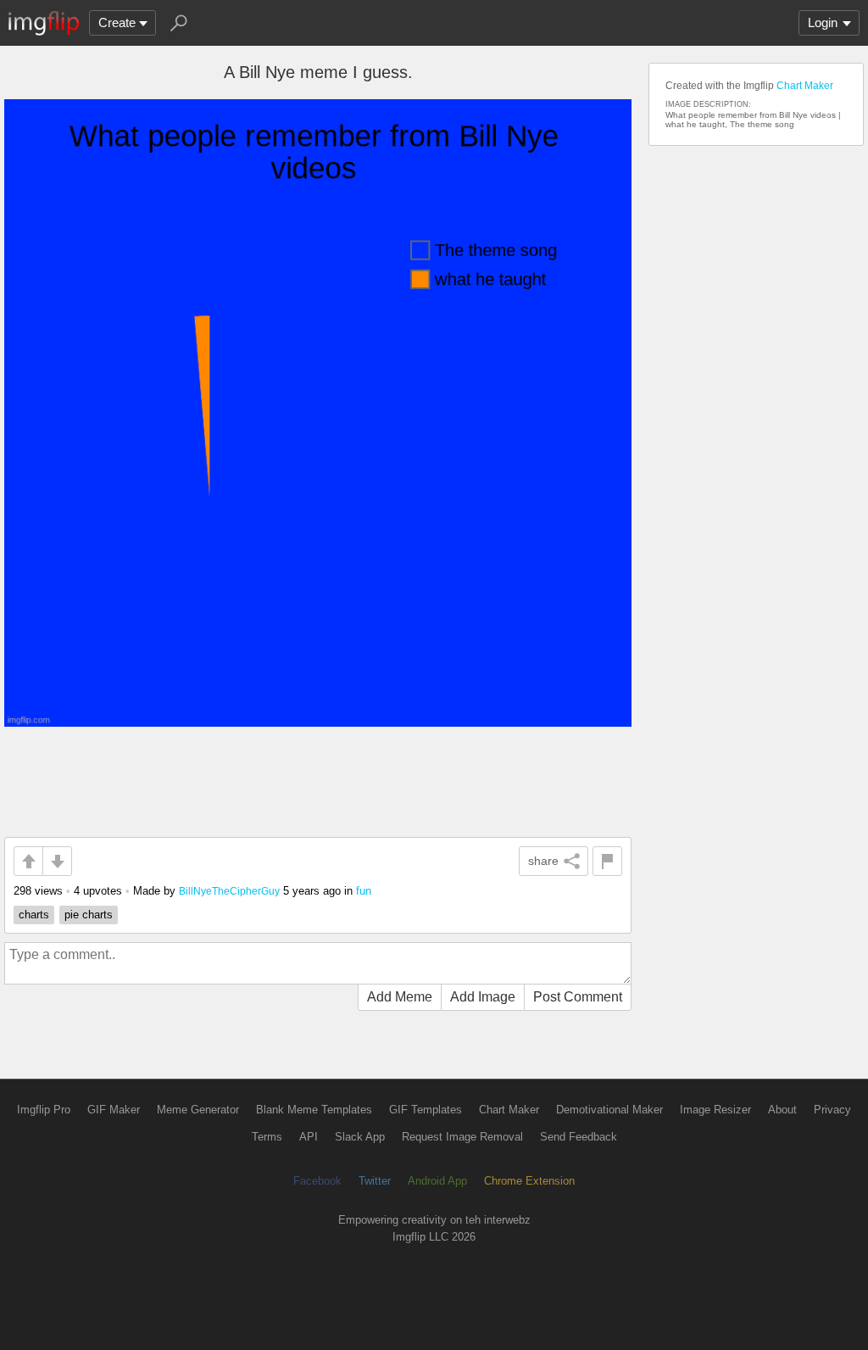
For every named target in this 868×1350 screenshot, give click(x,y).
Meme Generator (198, 1109)
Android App (437, 1180)
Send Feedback (578, 1136)
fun (363, 890)
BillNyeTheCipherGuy (229, 890)
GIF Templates (425, 1109)
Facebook (317, 1180)
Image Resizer (715, 1109)
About (782, 1109)
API (308, 1136)
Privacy (832, 1109)
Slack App (360, 1136)
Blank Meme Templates (314, 1109)
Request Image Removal (462, 1136)
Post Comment (577, 997)
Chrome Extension (529, 1180)
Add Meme (399, 997)
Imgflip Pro (43, 1109)
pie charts (88, 914)
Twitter (375, 1180)
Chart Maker (804, 86)
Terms (267, 1136)
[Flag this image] (607, 861)
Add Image (482, 997)
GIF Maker (113, 1109)
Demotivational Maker (609, 1109)
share (543, 860)
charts (34, 914)
